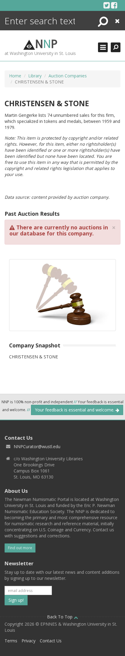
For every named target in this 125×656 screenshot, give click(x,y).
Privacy (28, 641)
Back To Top (60, 617)
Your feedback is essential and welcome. (75, 410)
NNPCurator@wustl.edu (37, 446)
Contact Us (51, 641)
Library (35, 76)
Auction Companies (68, 76)
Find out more (20, 547)
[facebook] (114, 5)
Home (15, 76)
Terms (11, 641)
